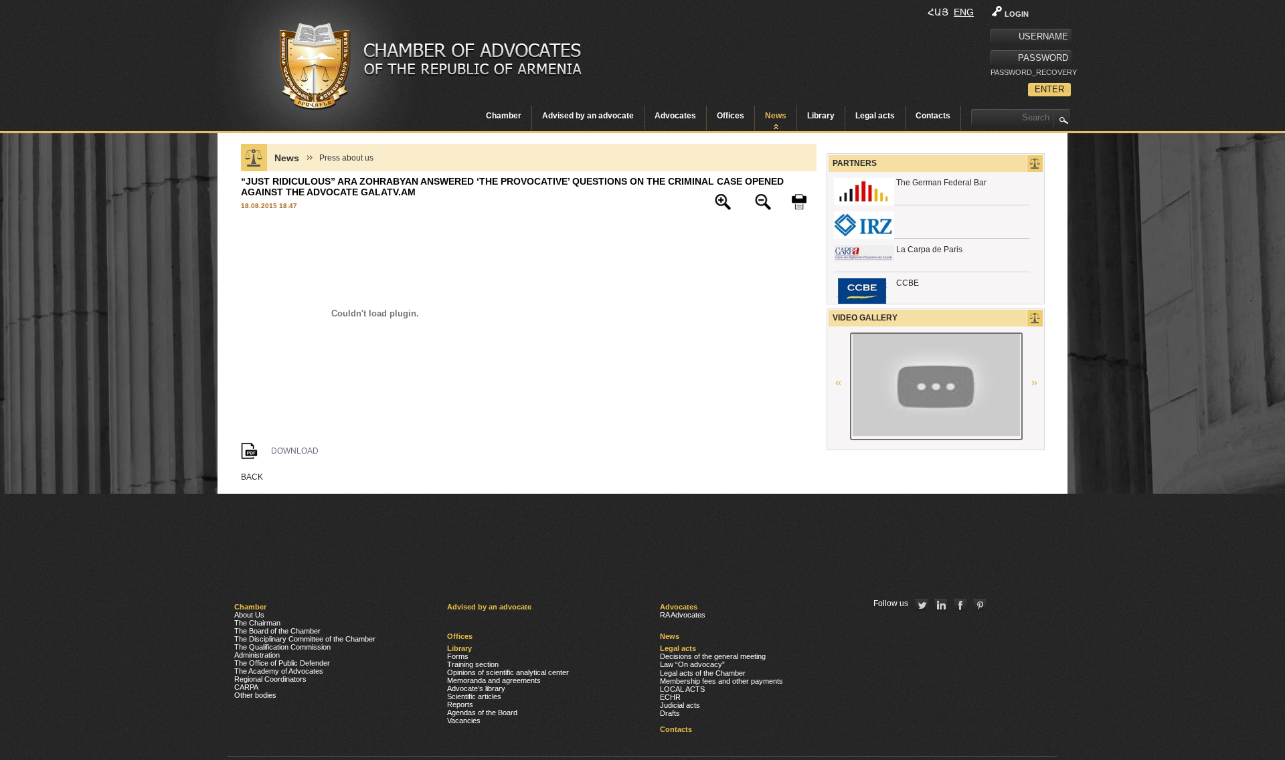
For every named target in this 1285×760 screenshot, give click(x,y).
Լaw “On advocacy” (692, 664)
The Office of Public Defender (282, 663)
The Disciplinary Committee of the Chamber (304, 639)
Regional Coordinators (270, 679)
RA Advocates (682, 615)
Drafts (670, 713)
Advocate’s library (476, 688)
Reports (460, 704)
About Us (249, 615)
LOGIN (1017, 14)
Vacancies (464, 721)
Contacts (933, 115)
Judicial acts (680, 705)
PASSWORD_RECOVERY (1031, 72)
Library (821, 115)
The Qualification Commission (282, 647)
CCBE (907, 283)
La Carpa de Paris (929, 249)
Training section (473, 664)
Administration (257, 655)
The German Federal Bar (941, 182)
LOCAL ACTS (682, 689)
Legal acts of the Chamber (703, 673)
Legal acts (875, 115)
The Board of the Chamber (277, 631)
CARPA (246, 687)
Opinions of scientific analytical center (508, 672)
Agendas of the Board (482, 712)
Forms (457, 656)
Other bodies (255, 695)
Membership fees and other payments (721, 681)
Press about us (346, 158)
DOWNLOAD (295, 451)
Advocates (675, 115)
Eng (964, 12)
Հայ (938, 12)
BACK (252, 477)
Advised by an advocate (588, 115)
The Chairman (257, 623)
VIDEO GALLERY (865, 317)
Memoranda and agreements (494, 680)
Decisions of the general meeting (713, 656)
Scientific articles (474, 696)
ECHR (670, 697)
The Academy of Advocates (278, 671)
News (775, 115)
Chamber (503, 115)
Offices (730, 115)
